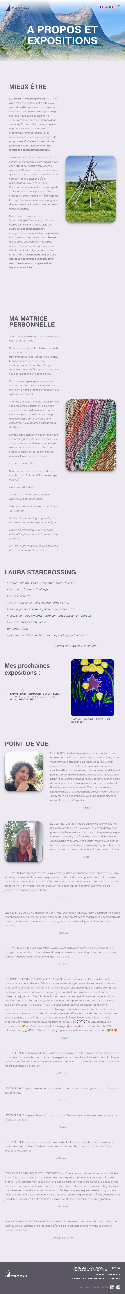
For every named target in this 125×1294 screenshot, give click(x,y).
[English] (106, 7)
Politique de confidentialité (92, 1287)
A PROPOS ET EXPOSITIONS (88, 1279)
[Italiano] (111, 7)
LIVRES (116, 1268)
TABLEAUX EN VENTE (107, 1275)
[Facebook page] (118, 1287)
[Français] (101, 7)
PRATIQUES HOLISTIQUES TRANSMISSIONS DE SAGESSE (90, 1269)
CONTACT (114, 1279)
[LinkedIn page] (112, 1287)
